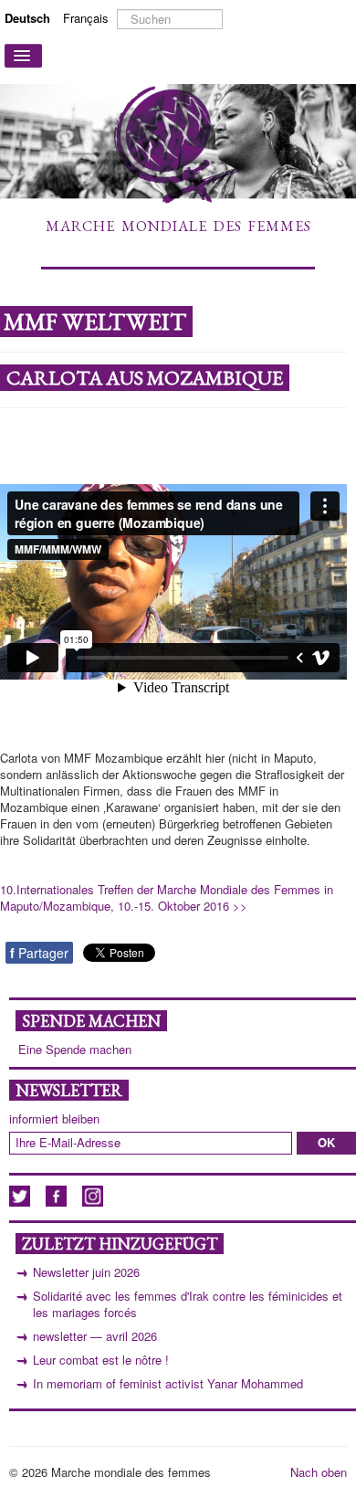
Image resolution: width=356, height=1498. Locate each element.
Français (86, 17)
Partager (39, 953)
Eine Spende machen (74, 1049)
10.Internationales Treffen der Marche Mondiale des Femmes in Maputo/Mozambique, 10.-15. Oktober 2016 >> (166, 897)
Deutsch (29, 17)
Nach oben (318, 1472)
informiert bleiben (54, 1119)
